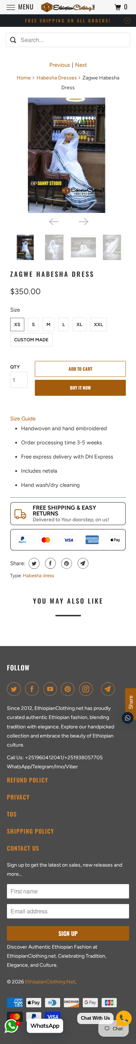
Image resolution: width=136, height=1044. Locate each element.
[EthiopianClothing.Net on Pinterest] (69, 689)
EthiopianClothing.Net (50, 982)
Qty (15, 367)
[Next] (83, 221)
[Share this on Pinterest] (65, 563)
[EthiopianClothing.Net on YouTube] (51, 689)
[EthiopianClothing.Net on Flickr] (98, 689)
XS (17, 324)
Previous (59, 65)
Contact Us (23, 848)
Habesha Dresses (57, 78)
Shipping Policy (30, 831)
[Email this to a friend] (82, 563)
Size (15, 310)
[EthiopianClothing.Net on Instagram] (87, 689)
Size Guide (23, 418)
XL (79, 324)
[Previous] (53, 221)
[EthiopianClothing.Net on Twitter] (15, 689)
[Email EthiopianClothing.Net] (109, 689)
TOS (12, 814)
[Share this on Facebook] (49, 563)
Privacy (18, 797)
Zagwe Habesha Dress (52, 274)
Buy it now (80, 388)
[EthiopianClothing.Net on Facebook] (33, 689)
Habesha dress (38, 575)
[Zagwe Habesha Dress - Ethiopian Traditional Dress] (67, 155)
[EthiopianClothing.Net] (68, 7)
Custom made (31, 339)
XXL (98, 324)
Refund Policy (27, 780)
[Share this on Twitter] (33, 563)
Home (24, 78)
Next (81, 65)
